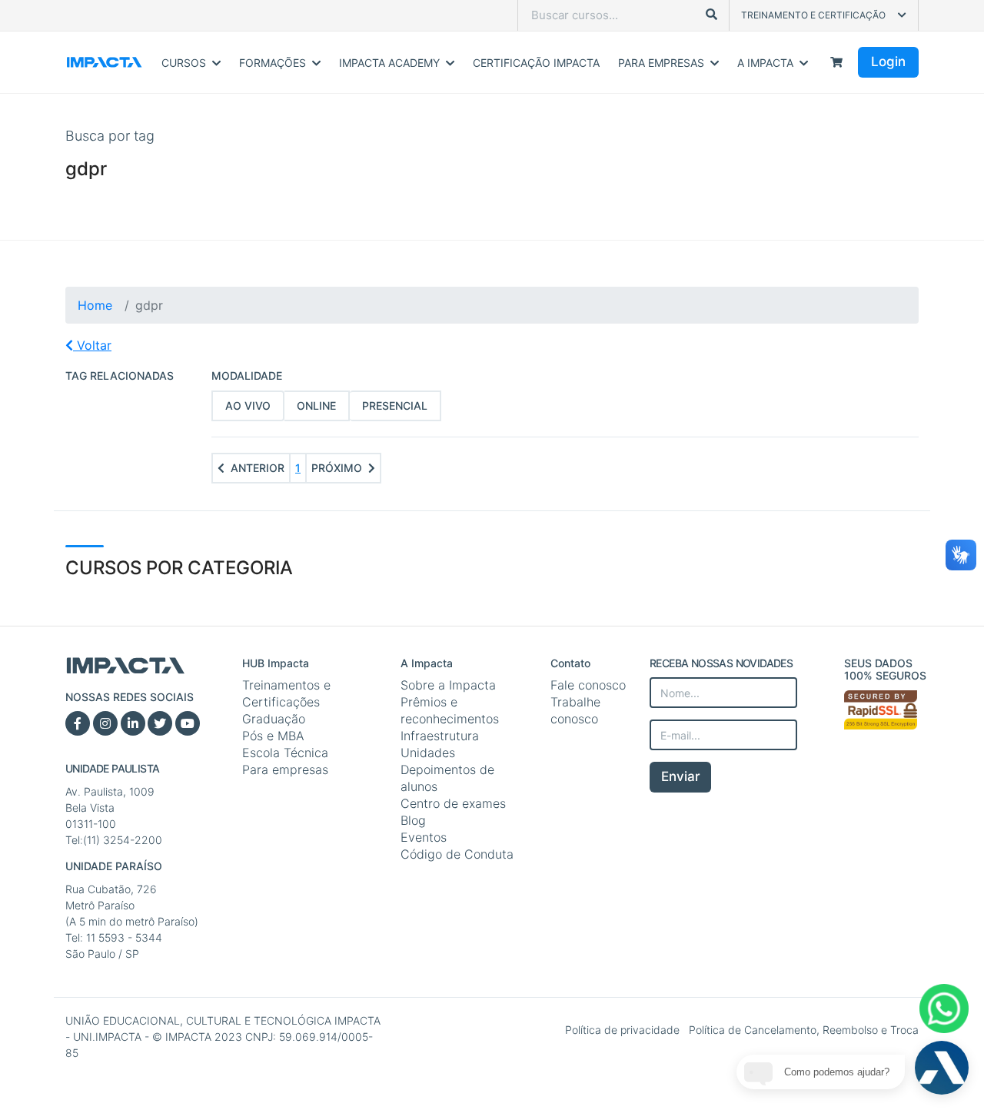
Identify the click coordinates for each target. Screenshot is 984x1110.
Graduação (273, 718)
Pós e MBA (273, 735)
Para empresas (285, 769)
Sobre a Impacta (448, 685)
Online (316, 405)
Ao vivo (248, 405)
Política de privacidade (624, 1029)
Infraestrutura (440, 735)
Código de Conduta (457, 854)
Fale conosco (588, 685)
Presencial (394, 405)
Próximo (336, 467)
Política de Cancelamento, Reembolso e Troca (804, 1029)
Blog (413, 820)
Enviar (680, 776)
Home (95, 305)
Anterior (257, 467)
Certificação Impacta (536, 62)
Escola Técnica (285, 752)
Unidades (428, 752)
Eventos (424, 837)
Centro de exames (453, 803)
